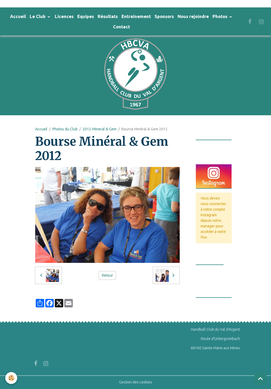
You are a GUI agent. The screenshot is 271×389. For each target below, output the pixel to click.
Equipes (85, 16)
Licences (64, 16)
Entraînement (136, 16)
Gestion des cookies (135, 382)
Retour (107, 275)
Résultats (108, 16)
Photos (220, 16)
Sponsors (164, 16)
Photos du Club (65, 129)
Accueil (18, 16)
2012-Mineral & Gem (99, 129)
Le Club (38, 16)
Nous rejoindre (193, 16)
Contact (121, 26)
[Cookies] (11, 378)
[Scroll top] (260, 378)
